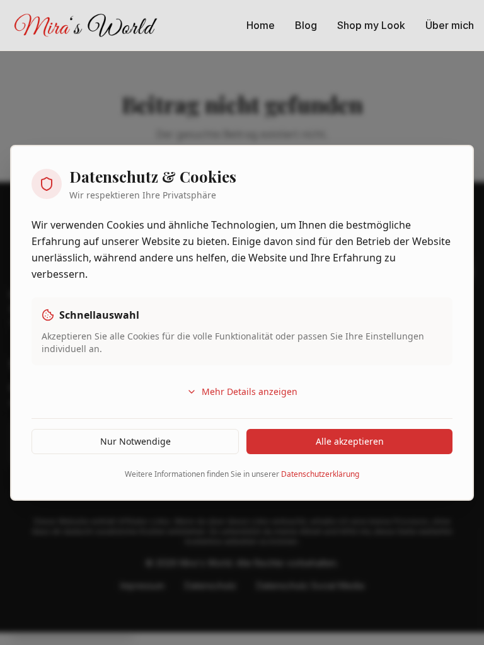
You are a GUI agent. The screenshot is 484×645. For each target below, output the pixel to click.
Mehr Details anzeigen (249, 391)
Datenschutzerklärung (320, 474)
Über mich (449, 25)
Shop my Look (371, 25)
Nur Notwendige (135, 441)
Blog (306, 25)
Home (260, 25)
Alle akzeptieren (350, 441)
